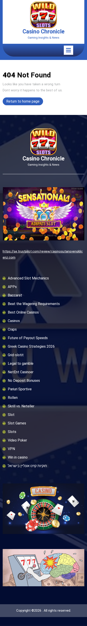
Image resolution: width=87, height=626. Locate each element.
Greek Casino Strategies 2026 (31, 346)
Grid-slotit (16, 355)
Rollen (13, 397)
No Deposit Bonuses (24, 380)
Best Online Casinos (23, 312)
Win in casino (18, 457)
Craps (12, 329)
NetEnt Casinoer (20, 372)
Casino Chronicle (43, 31)
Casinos (14, 321)
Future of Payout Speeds (28, 338)
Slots (12, 432)
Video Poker (17, 440)
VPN (11, 449)
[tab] (68, 50)
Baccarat (15, 295)
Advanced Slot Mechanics (28, 278)
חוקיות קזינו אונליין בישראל (27, 466)
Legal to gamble (20, 363)
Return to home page (24, 102)
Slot (11, 415)
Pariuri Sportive (20, 389)
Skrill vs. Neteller (21, 406)
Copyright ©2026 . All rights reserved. (43, 610)
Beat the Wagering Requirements (34, 304)
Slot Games (17, 423)
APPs (12, 287)
